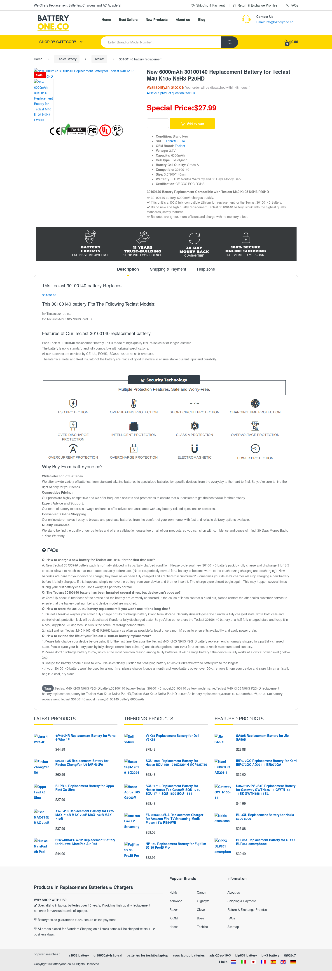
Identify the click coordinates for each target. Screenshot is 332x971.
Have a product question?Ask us (172, 92)
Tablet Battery (67, 59)
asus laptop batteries (189, 955)
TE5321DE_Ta (174, 141)
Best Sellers (128, 19)
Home (106, 19)
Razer (173, 909)
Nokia (173, 892)
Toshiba (202, 926)
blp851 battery (246, 955)
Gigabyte (203, 901)
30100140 (49, 295)
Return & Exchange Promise (257, 5)
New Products (157, 19)
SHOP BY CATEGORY (57, 41)
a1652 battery (79, 955)
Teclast (99, 59)
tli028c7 (290, 955)
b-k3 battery (271, 955)
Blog (201, 19)
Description (128, 269)
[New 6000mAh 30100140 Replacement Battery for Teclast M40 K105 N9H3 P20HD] (44, 101)
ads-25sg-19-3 (220, 955)
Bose (200, 918)
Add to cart (195, 123)
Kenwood (175, 901)
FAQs (294, 5)
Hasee (173, 926)
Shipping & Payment (210, 5)
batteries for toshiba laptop (147, 955)
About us (183, 19)
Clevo (201, 909)
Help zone (206, 269)
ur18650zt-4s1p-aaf (108, 955)
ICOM (173, 918)
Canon (201, 892)
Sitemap (233, 926)
